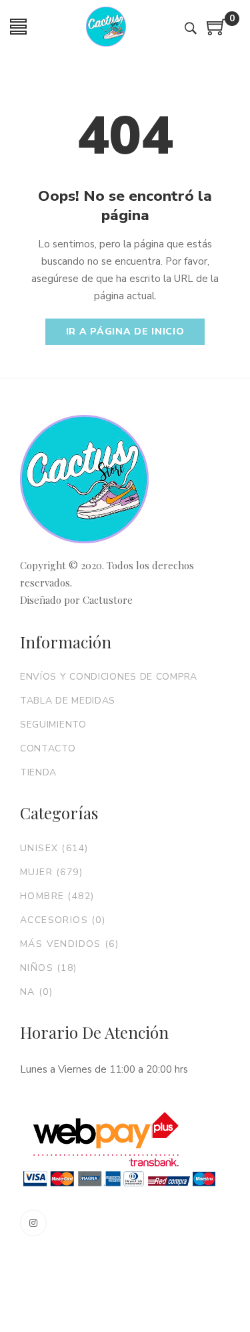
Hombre (57, 896)
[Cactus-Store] (106, 26)
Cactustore (108, 599)
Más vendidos (69, 944)
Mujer (51, 872)
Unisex (54, 848)
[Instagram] (33, 1223)
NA (36, 992)
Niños (48, 968)
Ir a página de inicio (125, 331)
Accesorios (62, 920)
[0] (217, 32)
